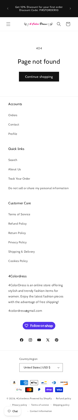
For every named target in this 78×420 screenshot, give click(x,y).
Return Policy (17, 233)
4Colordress (23, 398)
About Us (14, 169)
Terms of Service (19, 214)
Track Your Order (19, 178)
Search (12, 160)
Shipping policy (61, 404)
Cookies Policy (18, 261)
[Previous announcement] (7, 8)
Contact (13, 124)
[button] (8, 24)
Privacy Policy (17, 242)
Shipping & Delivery (21, 251)
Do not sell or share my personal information (38, 188)
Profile (12, 134)
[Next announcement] (70, 8)
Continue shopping (39, 77)
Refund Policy (17, 223)
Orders (12, 115)
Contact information (41, 411)
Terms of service (40, 404)
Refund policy (63, 398)
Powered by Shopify (41, 398)
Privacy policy (19, 404)
